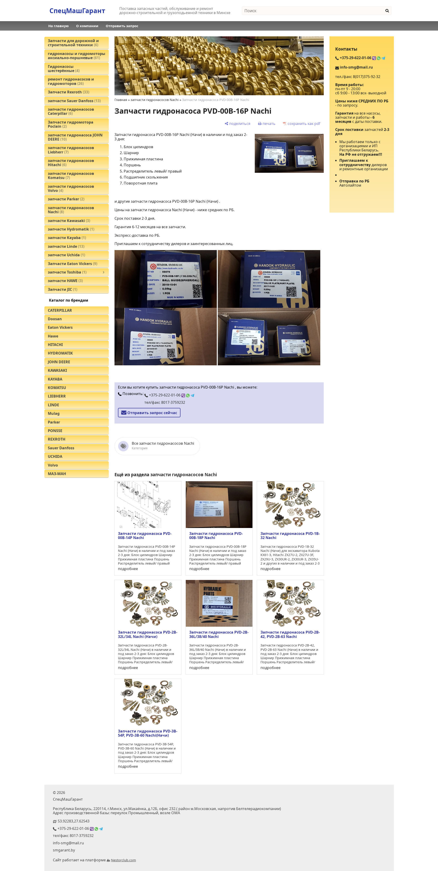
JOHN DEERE (59, 361)
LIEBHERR (57, 396)
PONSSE (55, 430)
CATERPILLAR (60, 310)
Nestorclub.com (123, 860)
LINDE (53, 404)
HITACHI (55, 344)
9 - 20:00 (353, 88)
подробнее (128, 569)
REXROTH (56, 439)
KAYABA (55, 379)
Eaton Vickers (60, 327)
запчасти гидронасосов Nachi (155, 100)
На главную (58, 25)
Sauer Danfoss (61, 447)
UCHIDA (55, 456)
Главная (121, 100)
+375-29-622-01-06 (164, 395)
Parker (54, 422)
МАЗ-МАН (57, 473)
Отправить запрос (122, 25)
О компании (87, 25)
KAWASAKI (57, 370)
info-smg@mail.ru (356, 67)
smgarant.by (64, 850)
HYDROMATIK (60, 353)
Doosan (55, 318)
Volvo (53, 465)
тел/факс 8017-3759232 (164, 402)
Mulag (54, 413)
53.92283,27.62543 (73, 821)
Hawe (53, 336)
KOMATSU (57, 387)
